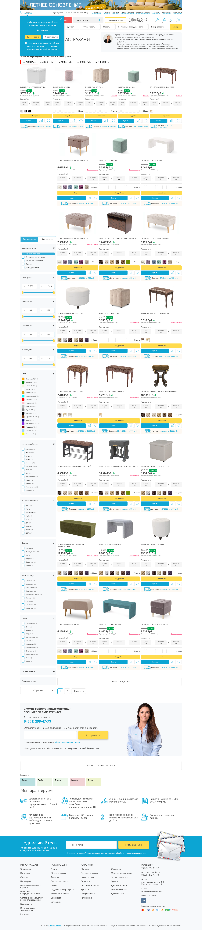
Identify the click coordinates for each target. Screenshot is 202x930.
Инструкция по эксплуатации (27, 909)
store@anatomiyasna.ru (151, 891)
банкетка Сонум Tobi (94, 87)
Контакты (156, 12)
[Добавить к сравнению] (41, 121)
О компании (96, 12)
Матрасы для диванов (121, 873)
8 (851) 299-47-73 (138, 19)
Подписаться (133, 844)
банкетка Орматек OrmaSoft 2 (155, 466)
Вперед (77, 691)
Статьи (54, 886)
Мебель (106, 27)
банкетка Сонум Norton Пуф (154, 625)
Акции (54, 869)
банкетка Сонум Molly (151, 161)
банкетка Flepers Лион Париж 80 (156, 239)
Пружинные (86, 898)
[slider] (22, 292)
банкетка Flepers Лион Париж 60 (72, 239)
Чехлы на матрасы (119, 877)
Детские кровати (119, 886)
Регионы (24, 914)
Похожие (114, 95)
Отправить (93, 735)
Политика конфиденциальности (30, 893)
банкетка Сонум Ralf (126, 87)
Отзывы (107, 12)
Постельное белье (90, 886)
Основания (116, 869)
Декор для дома (158, 27)
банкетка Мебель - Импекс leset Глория (159, 392)
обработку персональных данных (68, 742)
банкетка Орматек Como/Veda (32, 87)
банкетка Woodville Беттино (70, 392)
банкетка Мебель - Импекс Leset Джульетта (119, 466)
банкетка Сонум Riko (61, 87)
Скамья (24, 780)
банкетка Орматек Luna (110, 544)
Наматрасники (88, 877)
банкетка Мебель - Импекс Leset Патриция (118, 239)
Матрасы (85, 869)
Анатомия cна (55, 926)
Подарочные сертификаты (63, 890)
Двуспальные (117, 894)
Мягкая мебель (88, 27)
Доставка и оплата (143, 12)
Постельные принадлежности (130, 27)
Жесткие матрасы (119, 890)
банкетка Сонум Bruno (110, 625)
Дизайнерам (56, 898)
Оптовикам (166, 12)
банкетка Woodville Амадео (162, 87)
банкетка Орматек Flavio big (70, 313)
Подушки (85, 881)
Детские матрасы (89, 873)
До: (42, 286)
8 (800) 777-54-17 (138, 21)
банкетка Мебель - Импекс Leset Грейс (74, 466)
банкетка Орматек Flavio (152, 544)
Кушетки (74, 780)
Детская (70, 27)
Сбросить (38, 690)
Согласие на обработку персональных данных (31, 899)
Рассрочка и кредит (60, 894)
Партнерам (177, 12)
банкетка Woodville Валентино (155, 313)
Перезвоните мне (115, 20)
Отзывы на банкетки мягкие (101, 765)
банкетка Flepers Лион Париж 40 (72, 161)
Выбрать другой (51, 37)
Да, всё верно (33, 37)
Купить (28, 121)
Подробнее (36, 116)
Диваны (58, 780)
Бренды (176, 27)
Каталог (64, 20)
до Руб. (29, 62)
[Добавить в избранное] (48, 121)
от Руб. (102, 62)
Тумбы (40, 780)
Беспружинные (88, 894)
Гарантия (115, 12)
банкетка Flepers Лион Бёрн (70, 625)
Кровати (85, 890)
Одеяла (114, 881)
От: (24, 286)
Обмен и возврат (127, 12)
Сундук (90, 780)
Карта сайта (26, 904)
